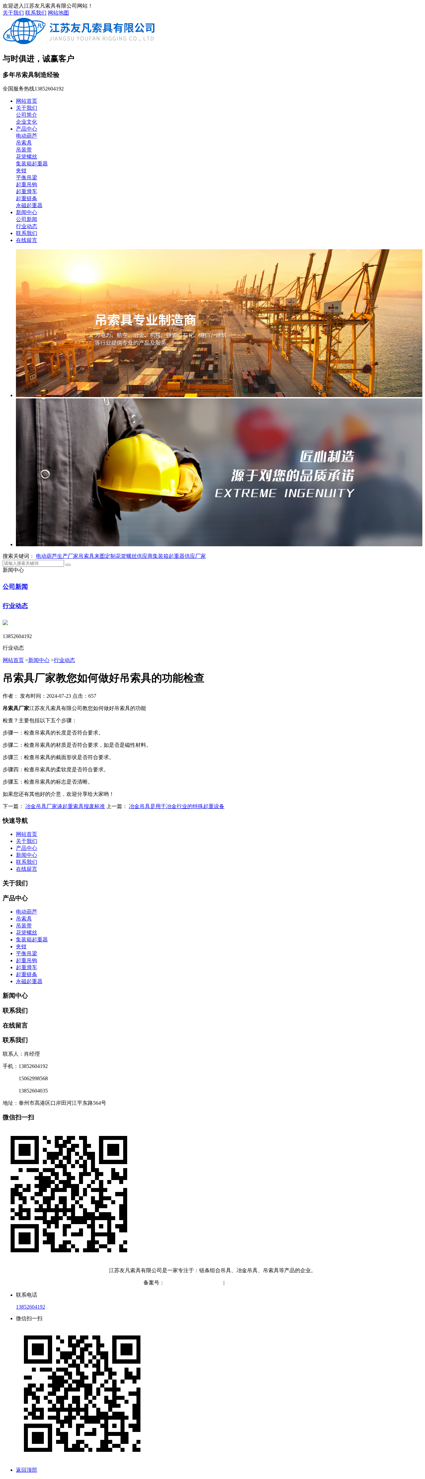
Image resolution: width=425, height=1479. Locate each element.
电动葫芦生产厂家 (57, 556)
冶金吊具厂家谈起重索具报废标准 (65, 806)
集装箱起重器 (32, 163)
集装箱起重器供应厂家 (179, 556)
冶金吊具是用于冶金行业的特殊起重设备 (176, 806)
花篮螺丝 (26, 156)
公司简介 (26, 115)
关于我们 (13, 13)
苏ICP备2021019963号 (190, 1282)
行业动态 (26, 226)
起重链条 (26, 198)
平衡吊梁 (26, 177)
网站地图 (58, 13)
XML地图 (270, 1282)
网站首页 (26, 101)
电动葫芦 (26, 136)
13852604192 (30, 1307)
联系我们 (35, 13)
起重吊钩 (26, 184)
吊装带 (24, 149)
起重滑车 (26, 191)
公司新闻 (26, 219)
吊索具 (24, 143)
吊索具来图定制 (97, 556)
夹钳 (21, 170)
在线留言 (26, 240)
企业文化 (26, 122)
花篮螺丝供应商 (134, 556)
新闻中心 (26, 212)
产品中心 (26, 129)
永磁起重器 (29, 205)
